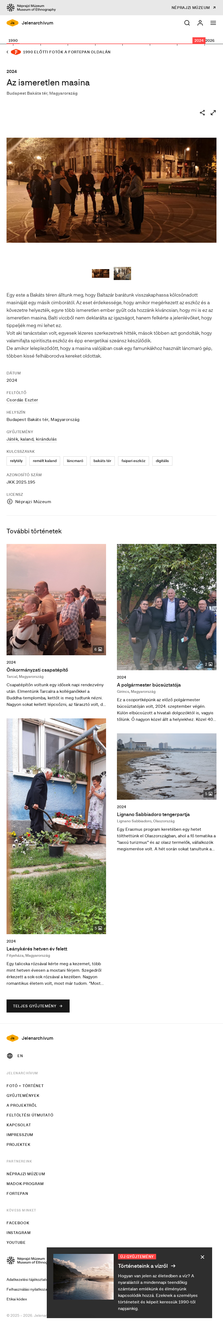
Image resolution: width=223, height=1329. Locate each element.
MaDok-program (25, 1183)
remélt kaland (45, 460)
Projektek (18, 1144)
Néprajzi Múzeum (26, 1173)
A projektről (22, 1105)
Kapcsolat (19, 1124)
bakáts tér (102, 460)
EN (20, 1055)
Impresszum (20, 1134)
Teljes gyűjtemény (35, 1006)
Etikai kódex (17, 1299)
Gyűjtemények (23, 1095)
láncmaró (75, 460)
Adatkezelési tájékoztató (27, 1279)
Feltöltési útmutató (30, 1115)
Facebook (18, 1222)
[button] (187, 23)
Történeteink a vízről (143, 1265)
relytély (16, 460)
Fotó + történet (25, 1085)
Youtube (16, 1242)
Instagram (18, 1232)
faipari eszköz (133, 460)
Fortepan (17, 1193)
